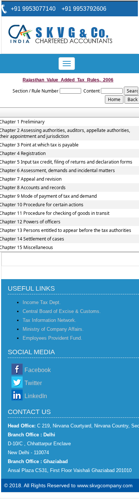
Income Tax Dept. (42, 302)
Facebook (37, 370)
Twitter (33, 383)
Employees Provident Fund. (52, 338)
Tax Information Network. (49, 320)
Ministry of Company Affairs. (53, 329)
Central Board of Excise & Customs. (62, 311)
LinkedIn (35, 396)
